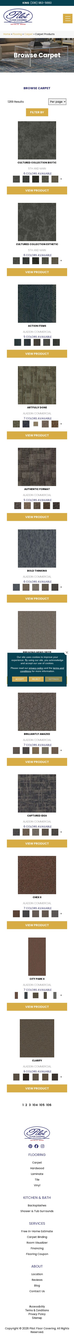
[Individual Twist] (37, 505)
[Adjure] (55, 1077)
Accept (19, 679)
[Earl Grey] (46, 342)
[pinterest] (30, 1146)
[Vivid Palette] (55, 424)
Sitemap (37, 1318)
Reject (36, 679)
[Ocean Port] (27, 342)
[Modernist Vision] (35, 424)
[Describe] (35, 1077)
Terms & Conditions (37, 1310)
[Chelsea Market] (37, 874)
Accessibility (37, 1306)
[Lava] (35, 587)
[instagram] (42, 1146)
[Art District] (35, 913)
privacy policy (36, 667)
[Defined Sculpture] (27, 505)
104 (35, 1105)
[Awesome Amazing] (45, 424)
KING (26, 3)
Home (6, 34)
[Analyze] (26, 1077)
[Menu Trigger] (67, 18)
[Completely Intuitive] (35, 750)
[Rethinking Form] (46, 505)
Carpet (28, 34)
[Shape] (37, 548)
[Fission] (45, 587)
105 (42, 1105)
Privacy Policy (37, 1314)
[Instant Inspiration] (55, 750)
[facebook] (36, 1146)
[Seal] (55, 587)
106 (48, 1105)
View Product (37, 190)
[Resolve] (37, 1038)
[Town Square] (55, 913)
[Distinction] (55, 179)
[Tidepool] (37, 303)
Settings (54, 679)
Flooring (17, 34)
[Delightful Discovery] (37, 385)
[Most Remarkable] (26, 424)
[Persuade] (45, 1077)
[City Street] (56, 342)
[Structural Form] (56, 505)
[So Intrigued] (37, 711)
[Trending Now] (37, 630)
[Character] (26, 179)
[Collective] (35, 179)
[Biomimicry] (37, 140)
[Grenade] (26, 587)
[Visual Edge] (37, 466)
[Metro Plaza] (45, 913)
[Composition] (45, 179)
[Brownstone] (37, 342)
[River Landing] (26, 913)
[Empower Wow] (45, 750)
